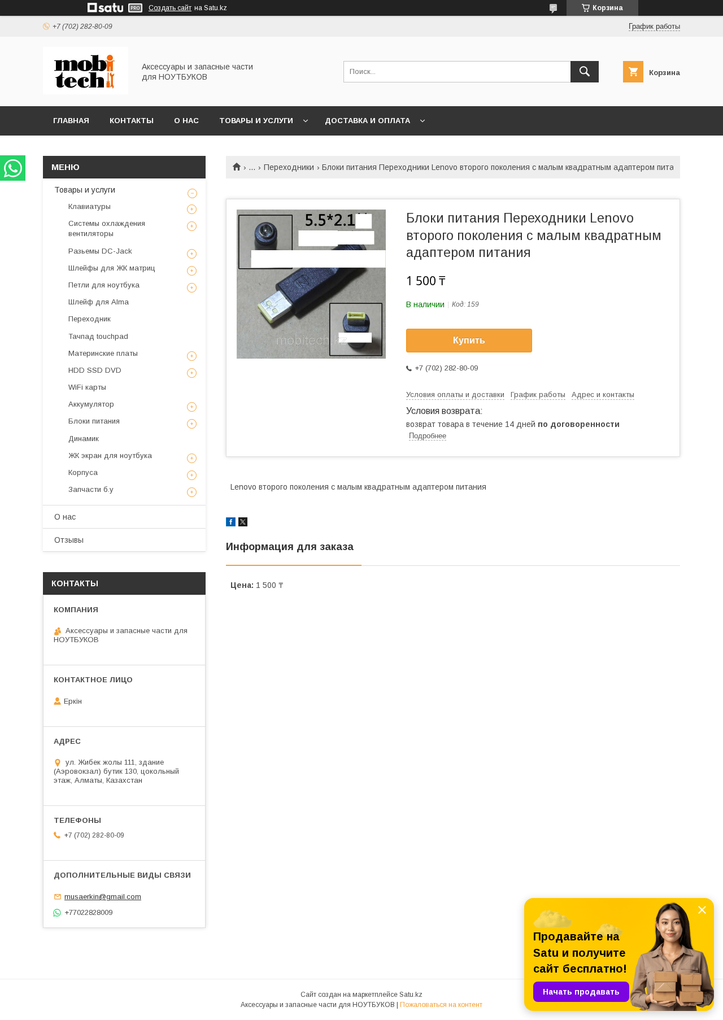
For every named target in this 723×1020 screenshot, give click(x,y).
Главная (71, 120)
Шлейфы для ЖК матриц (111, 268)
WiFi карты (87, 387)
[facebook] (231, 523)
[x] (242, 523)
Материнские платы (103, 353)
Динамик (83, 438)
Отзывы (69, 539)
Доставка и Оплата (367, 120)
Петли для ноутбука (104, 285)
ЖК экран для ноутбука (110, 455)
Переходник (89, 319)
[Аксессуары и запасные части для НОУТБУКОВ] (85, 91)
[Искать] (584, 71)
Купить (469, 340)
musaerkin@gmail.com (102, 896)
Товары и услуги (256, 120)
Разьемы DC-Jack (100, 251)
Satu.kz (411, 995)
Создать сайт (170, 8)
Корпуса (83, 472)
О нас (186, 120)
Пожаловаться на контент (441, 1005)
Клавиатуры (89, 206)
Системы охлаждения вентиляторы (106, 228)
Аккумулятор (91, 404)
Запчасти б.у (91, 489)
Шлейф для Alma (98, 302)
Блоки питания (94, 421)
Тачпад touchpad (98, 336)
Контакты (132, 120)
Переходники (289, 167)
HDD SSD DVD (94, 370)
